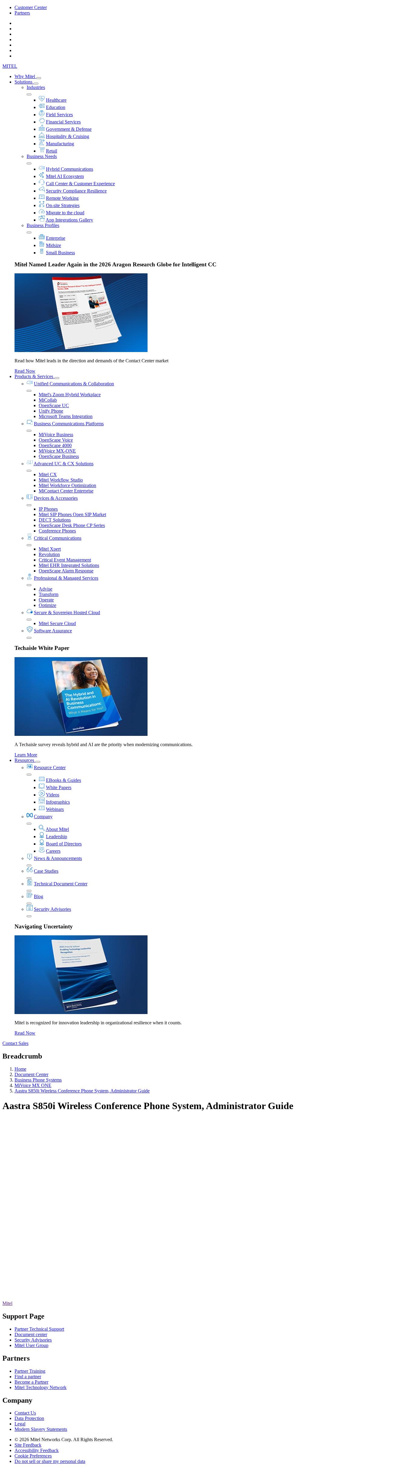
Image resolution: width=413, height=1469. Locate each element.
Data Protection (29, 1418)
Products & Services (34, 376)
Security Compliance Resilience (76, 190)
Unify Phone (51, 410)
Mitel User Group (31, 1345)
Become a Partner (31, 1382)
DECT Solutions (55, 519)
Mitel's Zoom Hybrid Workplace (70, 394)
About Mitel (57, 829)
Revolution (49, 554)
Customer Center (31, 7)
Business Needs (42, 156)
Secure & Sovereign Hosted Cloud (67, 612)
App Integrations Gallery (69, 219)
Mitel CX (48, 474)
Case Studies (46, 871)
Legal (20, 1423)
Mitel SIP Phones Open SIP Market (72, 514)
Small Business (60, 252)
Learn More (26, 754)
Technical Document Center (60, 883)
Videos (52, 794)
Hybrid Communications (69, 169)
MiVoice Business (56, 434)
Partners (22, 12)
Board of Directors (64, 843)
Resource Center (50, 767)
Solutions (24, 81)
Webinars (55, 809)
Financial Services (63, 121)
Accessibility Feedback (37, 1450)
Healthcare (56, 100)
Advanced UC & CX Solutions (63, 463)
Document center (31, 1334)
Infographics (58, 802)
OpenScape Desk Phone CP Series (72, 525)
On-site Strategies (63, 205)
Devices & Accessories (56, 498)
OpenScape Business (59, 456)
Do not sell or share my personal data (50, 1461)
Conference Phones (57, 530)
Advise (45, 588)
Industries (36, 87)
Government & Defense (69, 129)
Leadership (56, 836)
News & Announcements (58, 858)
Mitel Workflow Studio (61, 480)
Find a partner (28, 1376)
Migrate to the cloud (65, 212)
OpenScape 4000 (55, 445)
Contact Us (25, 1412)
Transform (48, 594)
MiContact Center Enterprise (66, 490)
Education (55, 107)
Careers (53, 851)
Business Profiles (43, 225)
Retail (51, 150)
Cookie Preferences (33, 1455)
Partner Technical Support (39, 1329)
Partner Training (30, 1371)
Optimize (47, 605)
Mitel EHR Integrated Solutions (69, 565)
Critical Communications (57, 538)
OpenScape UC (54, 405)
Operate (46, 599)
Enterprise (55, 238)
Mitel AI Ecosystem (65, 176)
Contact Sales (15, 1043)
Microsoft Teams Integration (66, 416)
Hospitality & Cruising (67, 136)
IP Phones (48, 509)
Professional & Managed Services (66, 578)
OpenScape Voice (56, 440)
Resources (25, 760)
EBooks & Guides (63, 780)
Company (43, 816)
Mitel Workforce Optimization (67, 485)
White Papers (58, 787)
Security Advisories (52, 909)
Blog (38, 896)
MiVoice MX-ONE (57, 450)
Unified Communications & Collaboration (74, 383)
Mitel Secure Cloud (57, 623)
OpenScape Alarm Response (66, 570)
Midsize (53, 245)
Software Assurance (53, 630)
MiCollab (48, 400)
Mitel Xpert (50, 549)
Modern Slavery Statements (41, 1429)
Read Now (25, 371)
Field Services (59, 114)
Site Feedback (28, 1445)
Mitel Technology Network (41, 1387)
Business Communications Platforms (69, 423)
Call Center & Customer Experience (80, 183)
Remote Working (62, 198)
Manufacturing (60, 143)
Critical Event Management (65, 559)
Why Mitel (25, 76)
